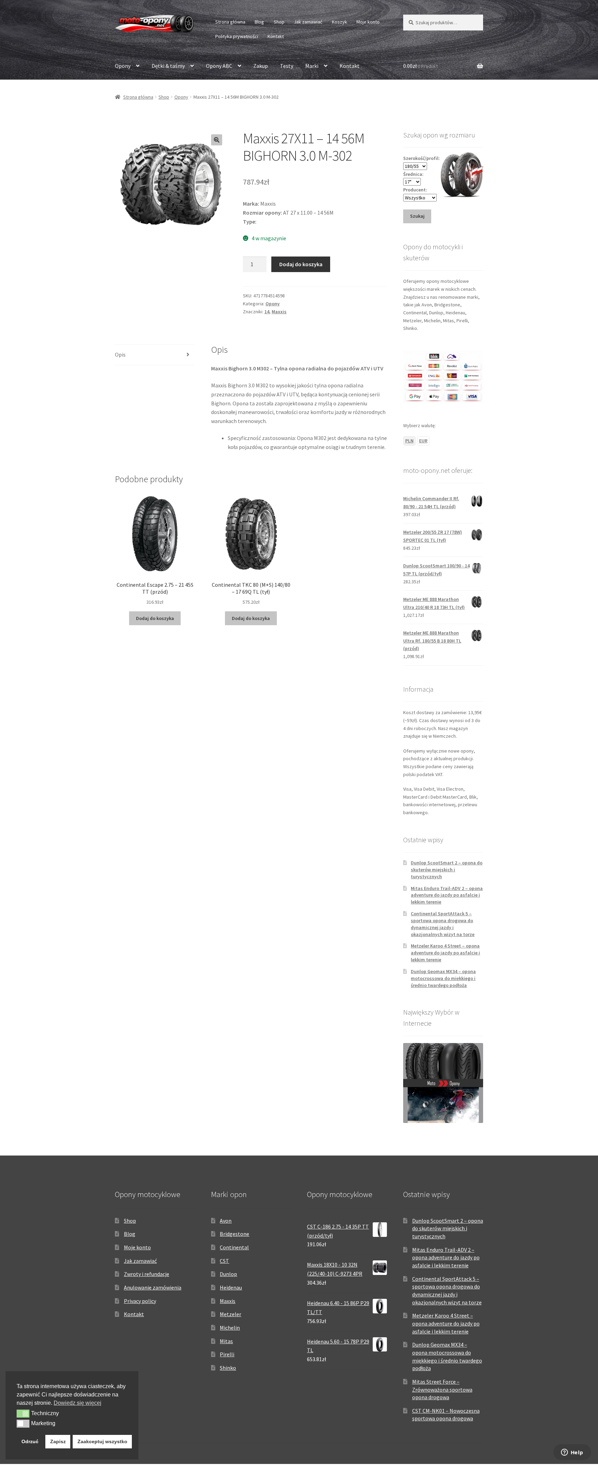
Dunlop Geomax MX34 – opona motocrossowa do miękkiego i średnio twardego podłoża (443, 978)
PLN (409, 441)
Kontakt (276, 36)
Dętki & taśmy (168, 65)
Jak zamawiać (308, 22)
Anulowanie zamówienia (152, 1287)
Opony (122, 65)
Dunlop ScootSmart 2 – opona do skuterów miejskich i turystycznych (446, 870)
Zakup (260, 65)
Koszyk (339, 22)
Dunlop (228, 1273)
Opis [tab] (120, 354)
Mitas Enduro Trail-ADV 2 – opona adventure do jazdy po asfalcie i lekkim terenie (447, 895)
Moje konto (368, 22)
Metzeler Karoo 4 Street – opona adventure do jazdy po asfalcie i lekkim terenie (445, 953)
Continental (234, 1247)
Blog (259, 22)
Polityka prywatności (236, 36)
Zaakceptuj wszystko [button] (102, 1441)
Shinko (228, 1367)
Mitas (226, 1341)
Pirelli (227, 1354)
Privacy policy (140, 1300)
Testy (286, 65)
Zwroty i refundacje (146, 1273)
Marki (311, 65)
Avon (226, 1220)
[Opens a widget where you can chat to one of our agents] (572, 1453)
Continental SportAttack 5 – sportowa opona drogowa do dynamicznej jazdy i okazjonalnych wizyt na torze (442, 923)
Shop (279, 22)
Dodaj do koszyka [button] (155, 618)
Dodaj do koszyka (301, 264)
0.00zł (420, 65)
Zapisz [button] (58, 1441)
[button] (216, 139)
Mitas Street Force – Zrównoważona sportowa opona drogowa (442, 1389)
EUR (423, 441)
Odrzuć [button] (29, 1441)
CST (224, 1260)
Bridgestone (234, 1233)
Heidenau (231, 1287)
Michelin (230, 1327)
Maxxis (279, 311)
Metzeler (230, 1314)
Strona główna (230, 22)
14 (266, 311)
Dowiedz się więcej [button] (77, 1403)
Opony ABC (219, 65)
